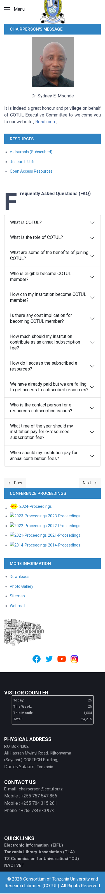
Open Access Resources (31, 171)
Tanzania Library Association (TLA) (39, 851)
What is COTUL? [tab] (26, 222)
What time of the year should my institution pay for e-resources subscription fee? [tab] (41, 431)
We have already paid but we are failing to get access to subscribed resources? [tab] (49, 387)
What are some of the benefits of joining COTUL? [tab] (49, 255)
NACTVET (14, 865)
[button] (14, 9)
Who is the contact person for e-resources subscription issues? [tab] (41, 407)
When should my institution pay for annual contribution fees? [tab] (44, 455)
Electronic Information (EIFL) (33, 845)
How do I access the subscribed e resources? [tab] (43, 366)
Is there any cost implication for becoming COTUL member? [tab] (41, 318)
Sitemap (17, 596)
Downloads (19, 576)
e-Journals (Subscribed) (31, 152)
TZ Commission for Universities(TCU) (41, 858)
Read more (46, 121)
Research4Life (23, 161)
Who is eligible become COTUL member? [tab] (40, 276)
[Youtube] (62, 659)
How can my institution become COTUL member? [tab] (48, 297)
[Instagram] (74, 659)
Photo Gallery (21, 586)
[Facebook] (36, 659)
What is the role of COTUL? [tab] (36, 237)
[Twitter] (49, 659)
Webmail (17, 605)
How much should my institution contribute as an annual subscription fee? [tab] (45, 342)
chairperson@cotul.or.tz (41, 789)
